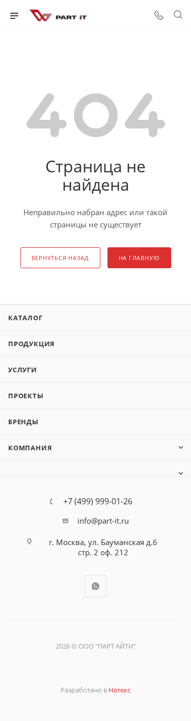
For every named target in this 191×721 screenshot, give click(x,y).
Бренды (23, 421)
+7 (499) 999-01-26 (97, 501)
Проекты (26, 395)
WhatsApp (95, 586)
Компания (30, 447)
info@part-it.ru (103, 521)
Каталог (25, 317)
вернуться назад (60, 258)
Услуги (22, 369)
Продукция (31, 343)
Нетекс (119, 689)
